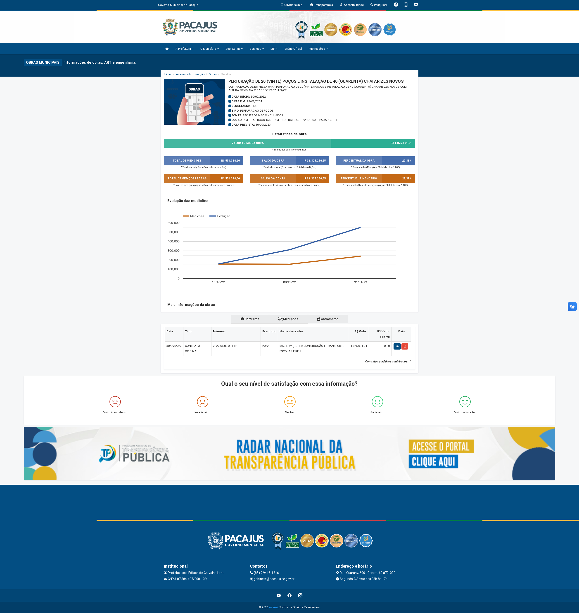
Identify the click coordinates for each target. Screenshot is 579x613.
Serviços (256, 48)
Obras (213, 74)
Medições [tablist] (290, 319)
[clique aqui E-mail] (279, 595)
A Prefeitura (184, 48)
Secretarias (233, 48)
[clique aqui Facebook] (290, 595)
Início (167, 74)
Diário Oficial (293, 48)
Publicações (317, 48)
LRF (273, 48)
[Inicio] (167, 48)
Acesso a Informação (190, 74)
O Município (208, 48)
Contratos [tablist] (251, 319)
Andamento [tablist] (329, 319)
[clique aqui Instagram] (300, 595)
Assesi (273, 607)
